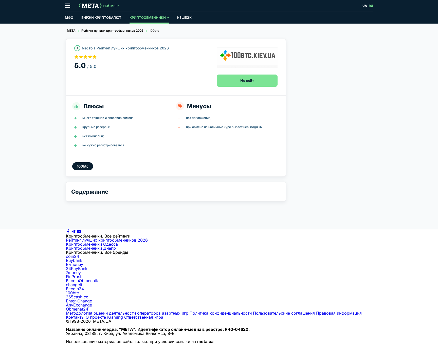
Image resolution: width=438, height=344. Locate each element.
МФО (69, 17)
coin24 (72, 256)
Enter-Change (79, 300)
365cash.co (77, 296)
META (71, 30)
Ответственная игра (143, 317)
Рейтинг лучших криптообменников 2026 (112, 30)
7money (73, 272)
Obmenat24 (77, 309)
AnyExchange (79, 304)
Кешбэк (184, 17)
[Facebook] (68, 231)
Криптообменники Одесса (92, 244)
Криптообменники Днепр (91, 248)
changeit (74, 284)
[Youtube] (79, 231)
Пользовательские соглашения (284, 313)
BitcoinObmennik (82, 280)
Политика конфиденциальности (221, 313)
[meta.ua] (90, 5)
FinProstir (75, 276)
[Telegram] (73, 231)
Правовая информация (339, 313)
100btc (72, 292)
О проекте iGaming (104, 317)
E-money (74, 264)
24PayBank (76, 268)
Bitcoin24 (75, 288)
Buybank (74, 260)
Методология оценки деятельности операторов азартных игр (127, 313)
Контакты (75, 317)
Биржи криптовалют (101, 17)
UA (364, 6)
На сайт (247, 81)
